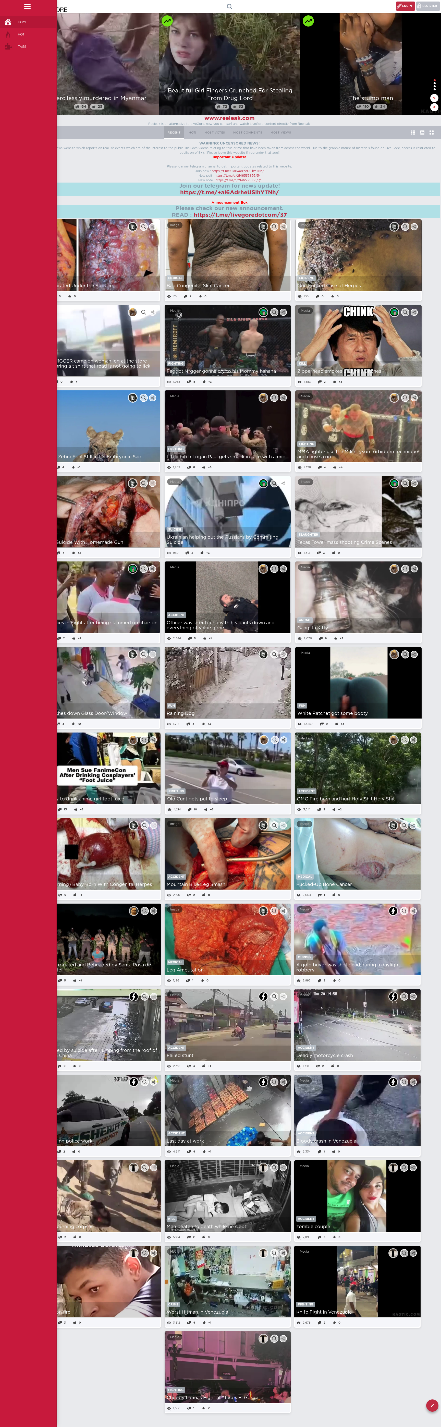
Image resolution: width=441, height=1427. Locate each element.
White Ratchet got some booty (332, 713)
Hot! (21, 34)
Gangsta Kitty (312, 628)
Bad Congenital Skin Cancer (198, 286)
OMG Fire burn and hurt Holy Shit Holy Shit (346, 799)
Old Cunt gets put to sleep (197, 799)
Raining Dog (181, 713)
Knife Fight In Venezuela (324, 1312)
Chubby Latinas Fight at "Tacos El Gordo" (214, 1398)
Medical (175, 278)
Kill (302, 363)
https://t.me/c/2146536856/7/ (238, 180)
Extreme (306, 278)
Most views (281, 132)
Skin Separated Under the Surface (74, 286)
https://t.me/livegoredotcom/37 (240, 215)
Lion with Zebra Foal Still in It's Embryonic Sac (88, 457)
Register (429, 6)
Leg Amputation (185, 970)
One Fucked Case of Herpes (329, 286)
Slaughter (308, 534)
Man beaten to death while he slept (206, 1227)
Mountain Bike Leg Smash (196, 884)
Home (22, 22)
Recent (174, 132)
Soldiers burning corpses (65, 1227)
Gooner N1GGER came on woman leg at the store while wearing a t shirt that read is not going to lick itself (93, 366)
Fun (171, 705)
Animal (305, 620)
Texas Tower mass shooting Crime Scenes (344, 542)
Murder (305, 957)
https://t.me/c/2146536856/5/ (237, 175)
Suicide (174, 529)
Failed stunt (180, 1055)
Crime (173, 1304)
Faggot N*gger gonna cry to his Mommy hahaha (221, 371)
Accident (176, 615)
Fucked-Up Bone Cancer (324, 884)
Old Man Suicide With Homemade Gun (79, 542)
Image (174, 225)
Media (174, 310)
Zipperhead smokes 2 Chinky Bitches (339, 371)
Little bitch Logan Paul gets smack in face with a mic (226, 457)
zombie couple (313, 1227)
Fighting (175, 363)
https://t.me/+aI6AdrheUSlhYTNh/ (238, 171)
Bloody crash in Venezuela (326, 1141)
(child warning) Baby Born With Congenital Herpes (94, 884)
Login (407, 6)
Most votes (214, 132)
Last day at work (185, 1141)
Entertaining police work (64, 1141)
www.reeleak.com (229, 118)
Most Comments (247, 132)
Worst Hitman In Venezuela (197, 1312)
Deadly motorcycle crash (324, 1055)
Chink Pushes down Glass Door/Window (81, 713)
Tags (22, 46)
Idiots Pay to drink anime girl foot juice (80, 799)
